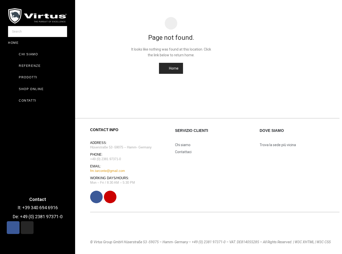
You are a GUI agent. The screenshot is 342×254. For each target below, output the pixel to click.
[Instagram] (110, 197)
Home (173, 68)
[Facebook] (96, 197)
